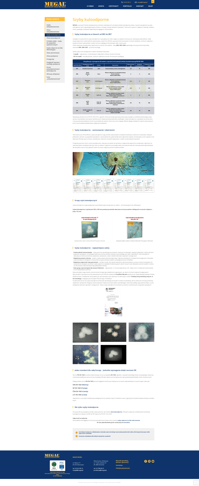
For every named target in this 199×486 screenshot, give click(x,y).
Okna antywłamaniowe (53, 31)
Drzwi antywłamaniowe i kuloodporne (53, 69)
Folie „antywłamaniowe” (53, 78)
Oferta (101, 6)
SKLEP (150, 6)
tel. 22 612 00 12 (78, 468)
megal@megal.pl (142, 2)
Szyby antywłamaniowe (53, 26)
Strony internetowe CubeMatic (113, 482)
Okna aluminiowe (53, 53)
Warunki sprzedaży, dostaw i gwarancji (122, 461)
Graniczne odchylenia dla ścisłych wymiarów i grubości (94, 436)
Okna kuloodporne (53, 38)
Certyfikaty (113, 6)
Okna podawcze (52, 56)
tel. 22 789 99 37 (99, 468)
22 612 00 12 (127, 2)
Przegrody (50, 59)
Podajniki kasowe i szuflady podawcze (53, 63)
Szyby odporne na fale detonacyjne (55, 49)
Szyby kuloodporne (53, 35)
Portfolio (127, 6)
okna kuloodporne (116, 412)
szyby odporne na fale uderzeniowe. (129, 420)
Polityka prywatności (123, 468)
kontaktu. (127, 422)
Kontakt (140, 6)
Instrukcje (119, 465)
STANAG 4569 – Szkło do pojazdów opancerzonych (54, 43)
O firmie (90, 6)
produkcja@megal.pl (100, 470)
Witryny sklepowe (53, 74)
